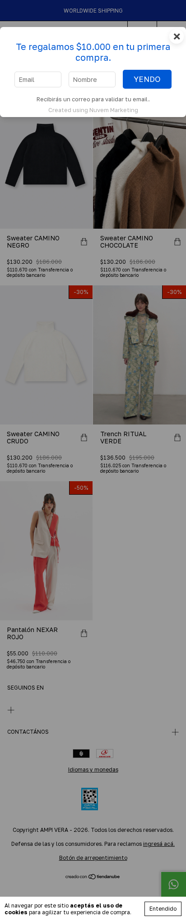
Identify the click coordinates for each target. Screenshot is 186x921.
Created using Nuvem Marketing (93, 109)
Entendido (163, 908)
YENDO (147, 79)
